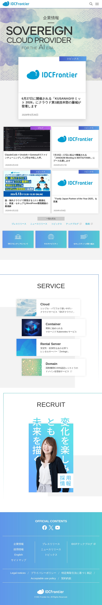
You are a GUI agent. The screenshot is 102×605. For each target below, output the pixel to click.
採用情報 (19, 549)
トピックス (56, 224)
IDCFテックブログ (82, 544)
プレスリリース (18, 224)
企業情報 (19, 544)
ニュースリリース (38, 224)
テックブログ (72, 224)
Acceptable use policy (43, 578)
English (18, 554)
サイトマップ (18, 560)
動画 (88, 224)
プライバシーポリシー (43, 573)
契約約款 (66, 578)
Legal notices (18, 573)
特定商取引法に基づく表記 (76, 573)
